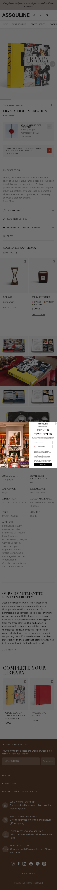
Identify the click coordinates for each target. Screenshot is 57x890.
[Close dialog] (56, 423)
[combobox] (35, 446)
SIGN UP (42, 464)
